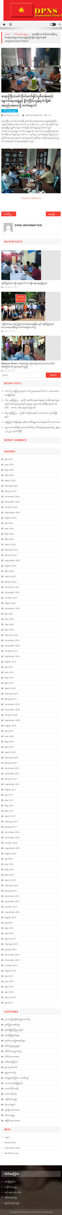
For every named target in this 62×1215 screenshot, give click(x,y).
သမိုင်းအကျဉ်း (10, 1099)
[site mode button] (53, 24)
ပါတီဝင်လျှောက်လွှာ (13, 1051)
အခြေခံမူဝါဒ (9, 1181)
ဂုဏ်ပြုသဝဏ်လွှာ (12, 1024)
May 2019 (9, 677)
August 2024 (10, 517)
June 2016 (9, 864)
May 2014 (9, 986)
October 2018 (10, 715)
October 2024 (10, 507)
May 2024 (9, 533)
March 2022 (10, 576)
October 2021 (10, 597)
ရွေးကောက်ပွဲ (10, 1072)
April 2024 (9, 539)
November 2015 (12, 901)
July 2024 (8, 523)
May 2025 (9, 469)
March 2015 (10, 938)
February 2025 (11, 485)
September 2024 (12, 512)
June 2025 (9, 464)
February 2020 (11, 635)
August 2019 (10, 661)
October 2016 (10, 842)
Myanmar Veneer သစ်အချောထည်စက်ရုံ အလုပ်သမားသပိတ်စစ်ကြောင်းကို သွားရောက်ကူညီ (28, 365)
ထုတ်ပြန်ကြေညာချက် (13, 1030)
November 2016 (12, 837)
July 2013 (8, 1002)
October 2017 (10, 779)
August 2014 (10, 970)
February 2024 (11, 549)
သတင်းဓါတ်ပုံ (10, 1093)
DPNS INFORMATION (33, 115)
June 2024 (9, 528)
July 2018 (8, 731)
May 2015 (9, 928)
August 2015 (10, 917)
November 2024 (12, 501)
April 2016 (9, 874)
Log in (7, 1137)
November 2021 (12, 592)
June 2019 (9, 672)
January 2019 (10, 699)
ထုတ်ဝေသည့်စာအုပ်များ (14, 1040)
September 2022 (12, 560)
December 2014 (11, 954)
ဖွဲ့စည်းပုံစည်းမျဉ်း (12, 1202)
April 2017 (9, 810)
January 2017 (10, 826)
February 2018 (11, 757)
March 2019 (10, 688)
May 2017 (9, 805)
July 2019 (8, 667)
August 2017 (10, 789)
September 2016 (12, 848)
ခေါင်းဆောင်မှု (10, 1197)
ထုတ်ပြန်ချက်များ (12, 1035)
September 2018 (12, 720)
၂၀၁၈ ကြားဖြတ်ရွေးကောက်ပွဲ (17, 1019)
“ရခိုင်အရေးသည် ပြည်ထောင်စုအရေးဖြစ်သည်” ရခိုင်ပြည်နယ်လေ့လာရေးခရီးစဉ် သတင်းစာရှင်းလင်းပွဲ (27, 325)
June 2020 (9, 619)
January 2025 (10, 491)
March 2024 (10, 544)
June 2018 (9, 736)
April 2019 (9, 683)
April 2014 (9, 992)
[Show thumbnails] (31, 198)
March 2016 (10, 880)
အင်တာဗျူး (9, 1115)
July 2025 (8, 459)
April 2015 (9, 933)
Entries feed (10, 1142)
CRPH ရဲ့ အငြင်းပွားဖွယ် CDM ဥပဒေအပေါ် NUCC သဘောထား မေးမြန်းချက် (31, 393)
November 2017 (12, 773)
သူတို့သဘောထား (12, 1109)
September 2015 (12, 912)
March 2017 (10, 816)
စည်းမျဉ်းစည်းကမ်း (12, 1192)
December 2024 (11, 496)
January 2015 (10, 949)
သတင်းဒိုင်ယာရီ (11, 1088)
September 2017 (12, 784)
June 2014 (9, 981)
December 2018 (11, 704)
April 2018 (9, 747)
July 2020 (8, 613)
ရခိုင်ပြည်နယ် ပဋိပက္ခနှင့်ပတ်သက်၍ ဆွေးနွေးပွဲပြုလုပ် (24, 283)
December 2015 (11, 896)
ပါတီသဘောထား (11, 1056)
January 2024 (10, 555)
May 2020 (9, 624)
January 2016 (10, 890)
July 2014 (8, 976)
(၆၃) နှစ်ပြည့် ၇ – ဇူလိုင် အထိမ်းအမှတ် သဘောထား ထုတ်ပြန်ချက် (30, 415)
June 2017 (9, 800)
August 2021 (10, 603)
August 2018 (10, 725)
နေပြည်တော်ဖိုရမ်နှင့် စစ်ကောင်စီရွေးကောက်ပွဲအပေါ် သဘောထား (32, 422)
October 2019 (10, 651)
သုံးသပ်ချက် (9, 1104)
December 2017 (11, 768)
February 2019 (11, 693)
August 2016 (10, 853)
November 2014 (12, 960)
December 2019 (11, 640)
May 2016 (9, 869)
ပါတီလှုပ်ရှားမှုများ (9, 111)
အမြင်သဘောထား (12, 1120)
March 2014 (10, 997)
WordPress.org (11, 1153)
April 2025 (9, 475)
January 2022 (10, 581)
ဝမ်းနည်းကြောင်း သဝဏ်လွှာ (16, 1077)
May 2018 (9, 741)
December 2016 (11, 832)
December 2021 (11, 587)
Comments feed (12, 1147)
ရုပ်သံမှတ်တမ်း (10, 1067)
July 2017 (8, 794)
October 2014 (10, 965)
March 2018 (10, 752)
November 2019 (12, 645)
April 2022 (9, 571)
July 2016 (8, 858)
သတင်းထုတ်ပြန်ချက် (13, 1083)
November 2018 (12, 709)
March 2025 (10, 480)
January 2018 (10, 763)
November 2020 (12, 608)
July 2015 (8, 922)
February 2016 (11, 885)
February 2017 (11, 821)
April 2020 (9, 629)
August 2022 (10, 565)
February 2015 (11, 944)
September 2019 (12, 656)
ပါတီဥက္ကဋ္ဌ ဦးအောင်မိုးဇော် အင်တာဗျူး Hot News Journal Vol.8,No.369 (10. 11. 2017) (10, 214)
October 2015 (10, 906)
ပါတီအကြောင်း (11, 1061)
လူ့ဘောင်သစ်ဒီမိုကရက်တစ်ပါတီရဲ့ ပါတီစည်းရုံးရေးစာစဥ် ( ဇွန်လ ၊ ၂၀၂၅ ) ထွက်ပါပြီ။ (32, 429)
